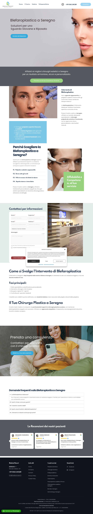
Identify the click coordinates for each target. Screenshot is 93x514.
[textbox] (26, 229)
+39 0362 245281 (15, 472)
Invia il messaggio (18, 258)
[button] (65, 249)
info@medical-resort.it (15, 475)
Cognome (31, 215)
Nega (46, 261)
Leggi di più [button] (14, 446)
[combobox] (27, 229)
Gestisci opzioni (59, 261)
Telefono (31, 221)
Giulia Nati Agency (58, 510)
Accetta (33, 261)
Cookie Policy (40, 264)
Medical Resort (41, 499)
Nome (13, 215)
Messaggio (14, 232)
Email (13, 221)
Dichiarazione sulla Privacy (49, 264)
